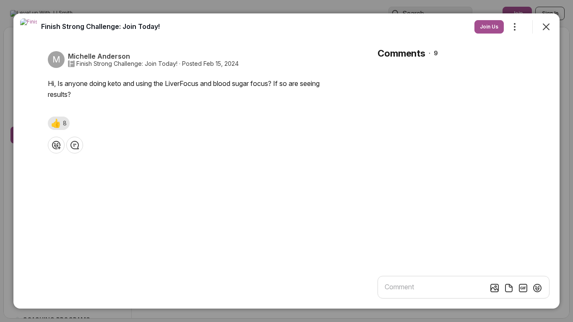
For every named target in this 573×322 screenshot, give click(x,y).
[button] (59, 123)
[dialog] (286, 161)
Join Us (489, 26)
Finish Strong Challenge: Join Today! (126, 63)
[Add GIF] (523, 288)
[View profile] (28, 26)
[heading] (100, 26)
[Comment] (74, 145)
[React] (56, 145)
